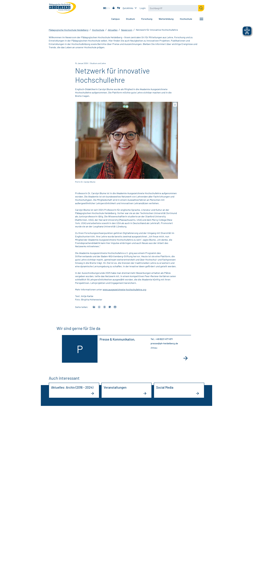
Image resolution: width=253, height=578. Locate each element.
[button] (126, 140)
